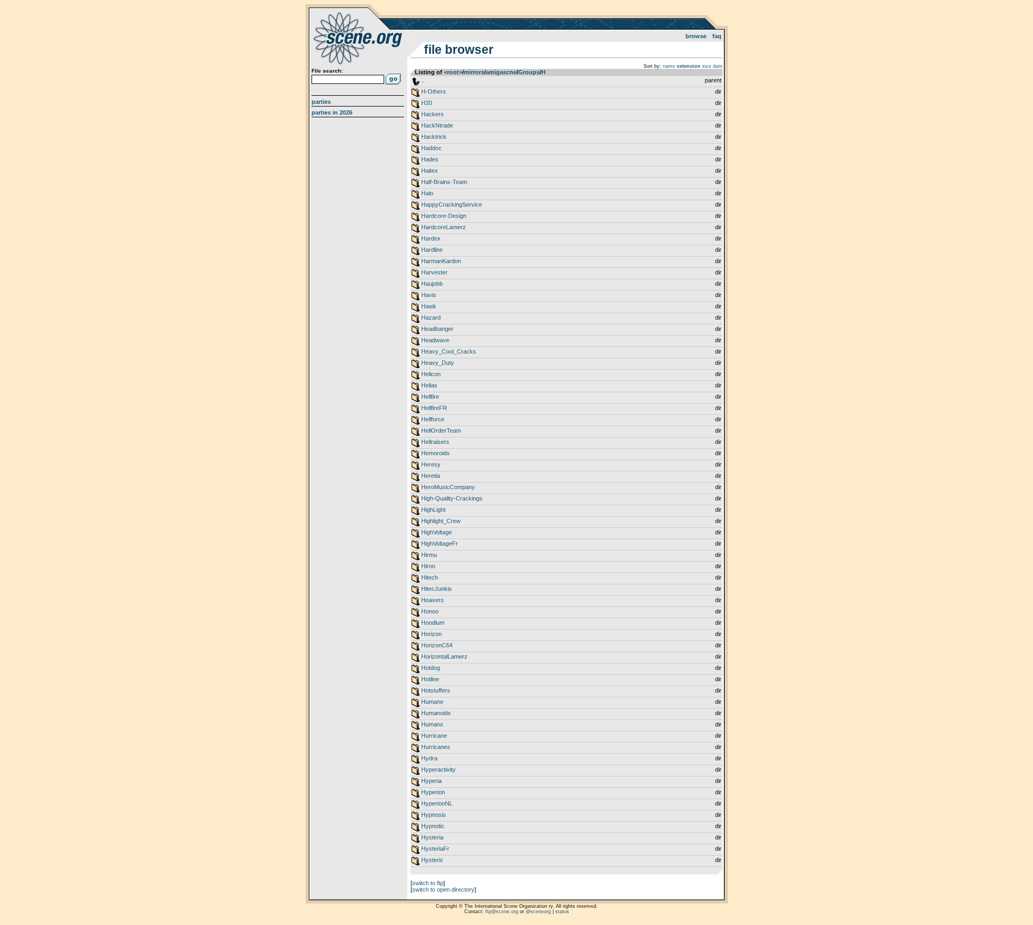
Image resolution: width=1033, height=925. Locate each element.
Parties (321, 101)
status (562, 911)
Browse (695, 36)
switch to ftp (427, 883)
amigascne (501, 72)
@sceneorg (538, 911)
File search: (327, 71)
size (706, 66)
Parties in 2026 (332, 112)
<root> (453, 72)
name (669, 66)
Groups (529, 72)
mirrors (474, 72)
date (718, 66)
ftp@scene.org (501, 911)
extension (689, 66)
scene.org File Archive (359, 37)
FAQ (716, 36)
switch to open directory (443, 889)
